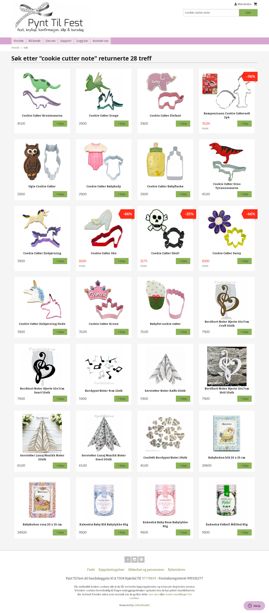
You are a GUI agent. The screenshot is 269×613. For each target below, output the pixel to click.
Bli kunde (35, 41)
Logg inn (82, 41)
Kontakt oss (101, 41)
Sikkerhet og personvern (146, 570)
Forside (19, 41)
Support (65, 41)
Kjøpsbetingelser (111, 570)
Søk (248, 12)
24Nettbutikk (142, 605)
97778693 (149, 578)
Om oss (50, 41)
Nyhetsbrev (176, 570)
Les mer (154, 594)
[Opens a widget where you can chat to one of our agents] (254, 606)
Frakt (91, 570)
